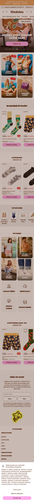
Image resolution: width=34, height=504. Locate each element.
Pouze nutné (17, 489)
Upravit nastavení (17, 493)
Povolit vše (17, 498)
